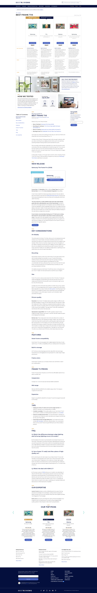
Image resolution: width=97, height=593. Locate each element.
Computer (24, 6)
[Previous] (13, 512)
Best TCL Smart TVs (20, 551)
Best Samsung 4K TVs (20, 553)
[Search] (62, 2)
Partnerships (68, 573)
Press (66, 574)
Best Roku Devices (19, 558)
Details (41, 9)
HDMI (43, 472)
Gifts (80, 6)
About (52, 574)
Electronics (18, 6)
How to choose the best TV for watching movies (71, 551)
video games (52, 288)
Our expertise (19, 134)
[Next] (83, 512)
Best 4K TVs (18, 556)
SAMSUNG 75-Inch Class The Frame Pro (52, 131)
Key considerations (20, 122)
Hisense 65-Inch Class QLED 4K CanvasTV (51, 129)
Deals (76, 6)
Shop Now (35, 225)
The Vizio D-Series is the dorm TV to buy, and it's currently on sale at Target (48, 556)
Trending (72, 6)
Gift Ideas (67, 578)
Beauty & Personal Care (32, 6)
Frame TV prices (19, 127)
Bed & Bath (41, 6)
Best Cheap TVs (65, 554)
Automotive (47, 6)
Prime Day (67, 579)
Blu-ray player (40, 421)
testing (73, 82)
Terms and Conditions (57, 579)
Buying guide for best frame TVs (20, 117)
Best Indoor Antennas (66, 559)
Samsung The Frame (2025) (47, 124)
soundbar (61, 412)
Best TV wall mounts (66, 553)
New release (18, 120)
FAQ (17, 132)
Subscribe (28, 579)
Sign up (73, 125)
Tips (17, 130)
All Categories (54, 6)
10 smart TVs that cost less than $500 (46, 554)
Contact (53, 576)
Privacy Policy (55, 578)
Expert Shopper (69, 576)
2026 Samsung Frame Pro (53, 195)
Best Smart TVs (19, 554)
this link (27, 583)
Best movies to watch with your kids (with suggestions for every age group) (47, 562)
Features (18, 125)
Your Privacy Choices (56, 581)
